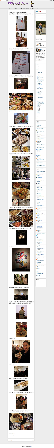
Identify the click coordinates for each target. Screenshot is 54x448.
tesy (37, 153)
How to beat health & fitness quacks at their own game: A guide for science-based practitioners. (41, 227)
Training (13, 8)
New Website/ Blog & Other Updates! (41, 233)
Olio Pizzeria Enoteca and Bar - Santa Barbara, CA (40, 80)
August (38, 106)
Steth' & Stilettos (39, 262)
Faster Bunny (38, 275)
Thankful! (38, 76)
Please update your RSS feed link (40, 260)
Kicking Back (38, 245)
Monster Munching (39, 158)
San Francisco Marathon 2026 (40, 128)
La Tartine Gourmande (39, 189)
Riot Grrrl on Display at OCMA (40, 240)
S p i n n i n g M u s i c (39, 149)
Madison (41, 49)
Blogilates (38, 122)
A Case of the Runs (39, 177)
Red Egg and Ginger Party (40, 77)
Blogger (30, 446)
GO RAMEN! (38, 217)
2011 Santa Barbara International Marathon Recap (40, 85)
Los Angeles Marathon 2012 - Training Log (40, 94)
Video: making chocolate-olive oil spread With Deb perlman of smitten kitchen (40, 132)
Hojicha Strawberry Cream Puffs (40, 147)
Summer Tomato (39, 186)
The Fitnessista (39, 125)
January (39, 113)
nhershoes (38, 183)
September (39, 105)
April (38, 110)
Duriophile (38, 268)
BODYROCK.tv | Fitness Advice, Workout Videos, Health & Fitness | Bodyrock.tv (41, 273)
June (38, 108)
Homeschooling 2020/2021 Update (40, 168)
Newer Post (10, 440)
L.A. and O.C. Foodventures (40, 254)
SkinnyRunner (38, 152)
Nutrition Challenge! (39, 193)
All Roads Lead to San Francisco (40, 100)
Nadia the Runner (39, 141)
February (39, 112)
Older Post (32, 440)
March (38, 111)
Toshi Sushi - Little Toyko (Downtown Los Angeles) (40, 102)
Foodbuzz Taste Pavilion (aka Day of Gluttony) (40, 91)
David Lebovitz (39, 130)
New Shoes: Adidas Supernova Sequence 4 (40, 81)
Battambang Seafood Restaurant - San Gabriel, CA (39, 72)
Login (37, 271)
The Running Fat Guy (39, 208)
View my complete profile (39, 60)
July (38, 107)
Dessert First (38, 146)
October (39, 104)
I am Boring (38, 202)
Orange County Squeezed (40, 239)
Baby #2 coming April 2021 (40, 162)
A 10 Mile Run (39, 78)
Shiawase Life (38, 155)
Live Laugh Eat (39, 247)
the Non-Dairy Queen (39, 242)
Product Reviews (25, 8)
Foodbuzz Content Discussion (39, 93)
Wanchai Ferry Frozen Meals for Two (40, 83)
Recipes (37, 8)
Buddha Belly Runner (39, 220)
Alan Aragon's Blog (39, 226)
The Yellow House (39, 195)
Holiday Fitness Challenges (40, 103)
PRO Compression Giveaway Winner (41, 257)
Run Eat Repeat (39, 134)
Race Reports (20, 8)
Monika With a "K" (39, 230)
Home (9, 8)
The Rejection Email (39, 211)
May (38, 109)
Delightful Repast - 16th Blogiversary (41, 144)
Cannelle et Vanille (39, 259)
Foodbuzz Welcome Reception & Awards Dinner (40, 97)
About (16, 8)
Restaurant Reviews (31, 8)
